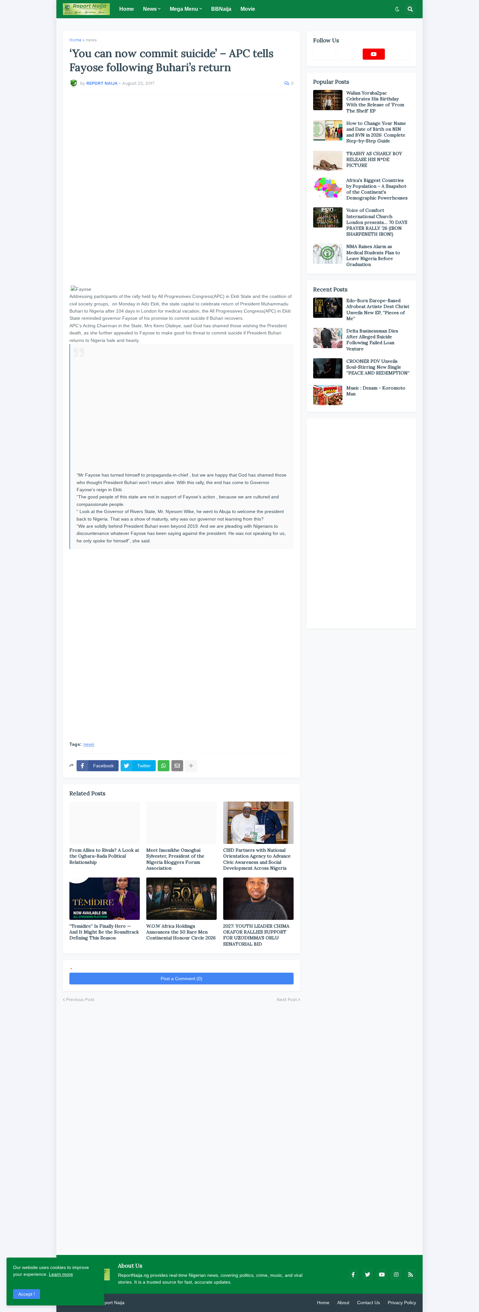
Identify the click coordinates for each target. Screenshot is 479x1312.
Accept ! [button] (26, 1294)
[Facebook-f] (324, 54)
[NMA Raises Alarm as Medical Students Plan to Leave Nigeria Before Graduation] (327, 253)
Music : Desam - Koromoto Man (375, 391)
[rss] (410, 1274)
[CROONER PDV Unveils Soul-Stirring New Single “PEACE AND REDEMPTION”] (327, 368)
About (343, 1302)
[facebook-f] (353, 1274)
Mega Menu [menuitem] (184, 9)
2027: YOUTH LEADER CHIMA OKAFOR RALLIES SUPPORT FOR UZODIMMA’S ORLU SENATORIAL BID (256, 935)
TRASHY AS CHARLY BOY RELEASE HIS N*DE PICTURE (374, 159)
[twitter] (367, 1274)
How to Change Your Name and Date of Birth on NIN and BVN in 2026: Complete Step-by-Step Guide (376, 132)
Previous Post (80, 999)
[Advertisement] (181, 190)
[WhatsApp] (163, 765)
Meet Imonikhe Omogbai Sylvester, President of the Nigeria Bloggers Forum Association (175, 859)
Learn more (61, 1274)
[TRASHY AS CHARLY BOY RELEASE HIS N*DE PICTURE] (327, 161)
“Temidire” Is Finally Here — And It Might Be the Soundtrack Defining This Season (104, 932)
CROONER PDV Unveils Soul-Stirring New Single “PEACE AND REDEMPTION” (378, 367)
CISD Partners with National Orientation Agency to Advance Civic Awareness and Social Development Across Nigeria (257, 859)
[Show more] (191, 765)
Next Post (287, 999)
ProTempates (139, 1302)
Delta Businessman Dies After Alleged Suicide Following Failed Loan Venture (372, 340)
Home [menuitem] (126, 9)
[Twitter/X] (349, 54)
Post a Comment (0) (181, 978)
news (91, 40)
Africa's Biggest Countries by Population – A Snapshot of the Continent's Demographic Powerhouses (377, 189)
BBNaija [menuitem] (221, 9)
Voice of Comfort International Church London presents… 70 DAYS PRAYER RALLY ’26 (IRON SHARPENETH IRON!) (376, 222)
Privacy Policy (402, 1302)
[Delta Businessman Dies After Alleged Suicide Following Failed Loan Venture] (327, 338)
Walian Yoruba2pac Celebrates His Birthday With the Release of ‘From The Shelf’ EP (375, 102)
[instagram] (396, 1274)
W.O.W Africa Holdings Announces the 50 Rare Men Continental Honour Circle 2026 (181, 932)
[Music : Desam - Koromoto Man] (327, 395)
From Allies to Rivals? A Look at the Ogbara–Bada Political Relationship (104, 856)
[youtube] (374, 54)
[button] (397, 9)
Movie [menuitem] (247, 9)
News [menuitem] (150, 9)
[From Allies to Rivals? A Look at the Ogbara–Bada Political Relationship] (104, 823)
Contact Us (368, 1302)
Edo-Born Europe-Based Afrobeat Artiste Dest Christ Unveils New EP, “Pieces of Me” (377, 309)
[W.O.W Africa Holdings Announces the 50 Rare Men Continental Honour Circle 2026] (181, 898)
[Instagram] (398, 54)
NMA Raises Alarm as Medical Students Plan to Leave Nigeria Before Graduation (373, 255)
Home (75, 40)
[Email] (177, 765)
